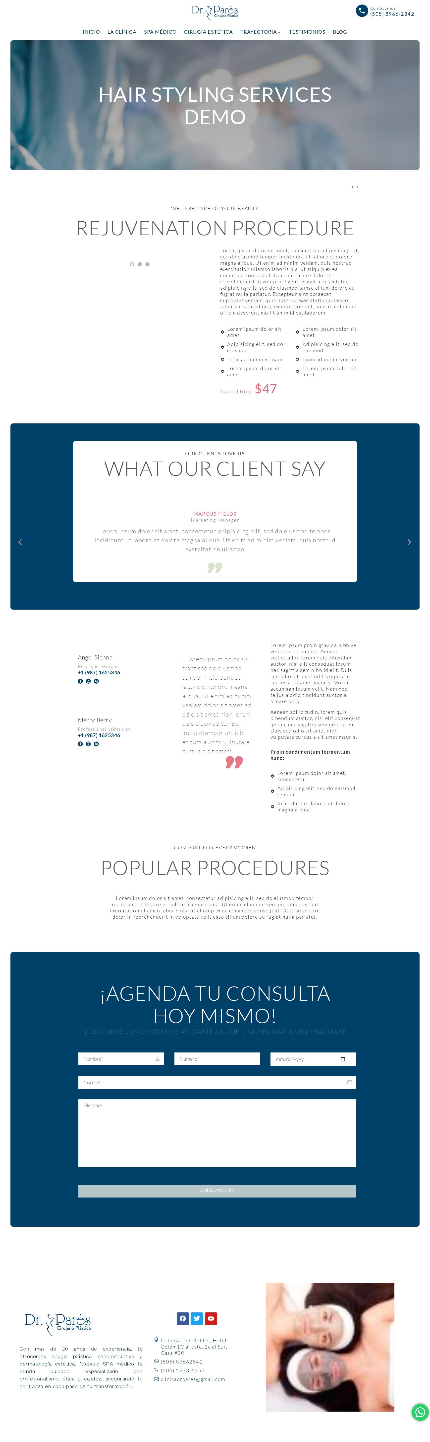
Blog (340, 32)
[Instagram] (88, 681)
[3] (147, 264)
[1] (132, 264)
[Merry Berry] (114, 731)
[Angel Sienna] (114, 668)
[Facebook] (80, 681)
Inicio (91, 32)
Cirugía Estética (208, 32)
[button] (20, 542)
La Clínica (122, 32)
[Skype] (96, 681)
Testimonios (307, 32)
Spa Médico (160, 32)
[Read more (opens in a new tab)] (385, 11)
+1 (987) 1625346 (99, 672)
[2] (140, 264)
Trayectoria (258, 32)
